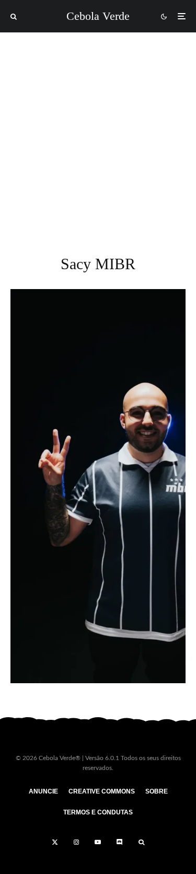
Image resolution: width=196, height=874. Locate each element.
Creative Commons (101, 791)
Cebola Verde (98, 16)
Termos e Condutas (98, 812)
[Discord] (120, 842)
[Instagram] (76, 842)
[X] (55, 842)
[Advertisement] (98, 136)
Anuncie (43, 791)
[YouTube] (98, 842)
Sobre (156, 791)
